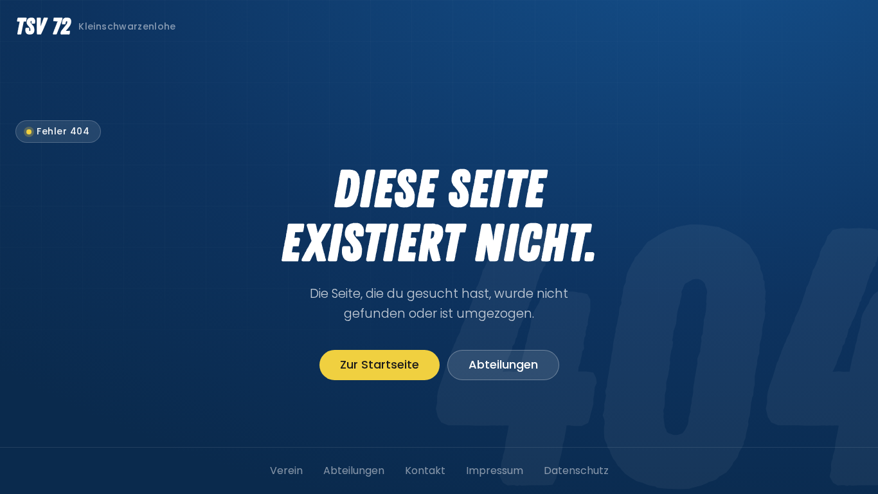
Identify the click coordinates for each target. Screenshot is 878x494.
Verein (286, 470)
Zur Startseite (379, 364)
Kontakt (425, 470)
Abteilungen (503, 364)
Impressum (494, 470)
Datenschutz (576, 470)
